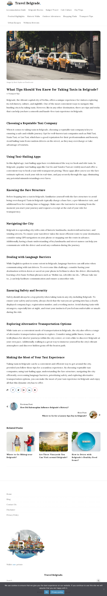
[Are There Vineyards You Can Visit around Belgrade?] (53, 441)
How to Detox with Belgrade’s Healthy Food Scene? (84, 457)
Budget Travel (52, 10)
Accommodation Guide (16, 10)
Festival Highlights (16, 16)
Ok (46, 592)
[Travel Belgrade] (10, 3)
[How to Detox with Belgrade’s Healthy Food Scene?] (86, 441)
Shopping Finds (70, 16)
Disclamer (11, 510)
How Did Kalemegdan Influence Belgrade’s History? (44, 407)
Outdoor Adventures (52, 16)
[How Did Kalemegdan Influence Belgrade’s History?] (14, 406)
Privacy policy (57, 592)
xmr (14, 564)
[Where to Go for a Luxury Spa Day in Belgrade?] (93, 415)
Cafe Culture (66, 10)
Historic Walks (33, 16)
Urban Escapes (14, 23)
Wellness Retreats (31, 23)
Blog (9, 499)
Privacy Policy (13, 515)
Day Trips (79, 10)
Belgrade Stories (35, 10)
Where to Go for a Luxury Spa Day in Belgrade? (64, 416)
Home (9, 494)
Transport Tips (86, 16)
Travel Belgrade (27, 3)
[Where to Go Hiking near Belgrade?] (21, 441)
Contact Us (11, 504)
